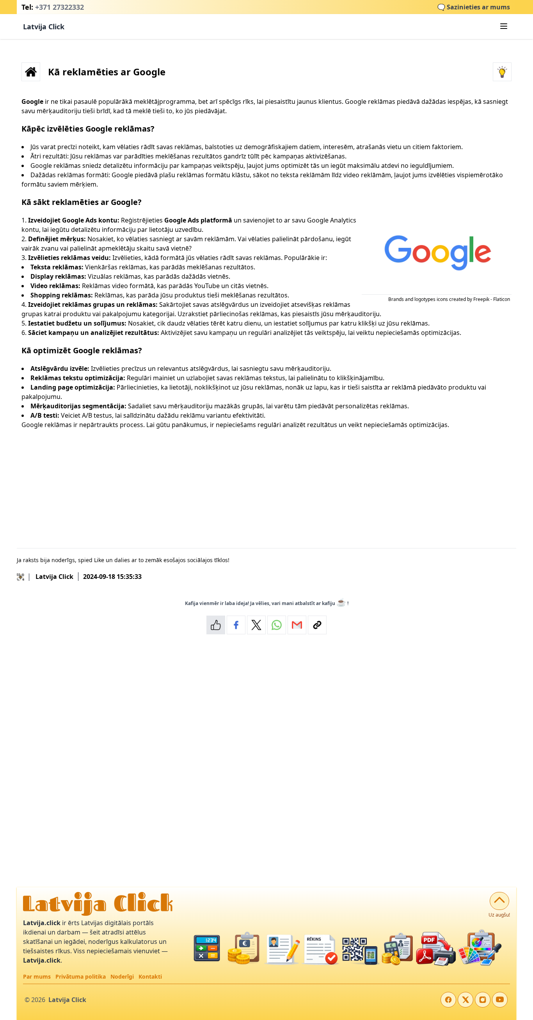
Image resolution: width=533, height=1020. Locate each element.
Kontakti (150, 976)
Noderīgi (122, 976)
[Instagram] (482, 1000)
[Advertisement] (255, 484)
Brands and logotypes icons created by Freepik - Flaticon (449, 299)
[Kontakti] (23, 576)
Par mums (37, 976)
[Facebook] (448, 1000)
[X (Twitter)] (465, 1000)
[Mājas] (30, 71)
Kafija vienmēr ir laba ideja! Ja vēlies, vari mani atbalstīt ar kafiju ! (266, 602)
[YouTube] (500, 1000)
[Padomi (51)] (502, 71)
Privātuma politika (80, 976)
